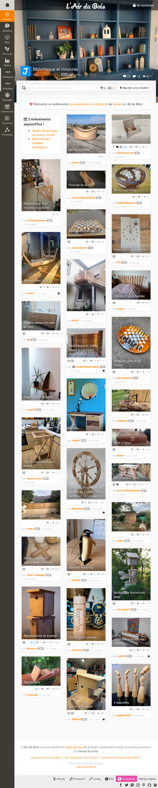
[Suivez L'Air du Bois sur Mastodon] (132, 785)
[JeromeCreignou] (26, 71)
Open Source (74, 747)
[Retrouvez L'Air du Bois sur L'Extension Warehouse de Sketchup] (155, 785)
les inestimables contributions (89, 104)
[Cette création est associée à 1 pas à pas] (117, 484)
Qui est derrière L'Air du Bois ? (82, 757)
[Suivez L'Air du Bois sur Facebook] (121, 785)
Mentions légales (147, 778)
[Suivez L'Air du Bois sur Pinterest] (143, 785)
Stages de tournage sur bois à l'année (45, 132)
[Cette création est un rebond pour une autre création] (113, 147)
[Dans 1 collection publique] (120, 147)
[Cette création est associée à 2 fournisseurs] (117, 147)
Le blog (97, 778)
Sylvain (117, 104)
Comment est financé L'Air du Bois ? (121, 757)
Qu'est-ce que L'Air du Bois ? (47, 757)
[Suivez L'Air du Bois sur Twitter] (126, 785)
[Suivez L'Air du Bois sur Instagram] (138, 785)
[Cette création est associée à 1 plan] (68, 360)
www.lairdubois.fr (86, 766)
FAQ (111, 778)
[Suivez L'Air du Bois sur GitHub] (149, 785)
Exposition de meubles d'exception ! (40, 143)
